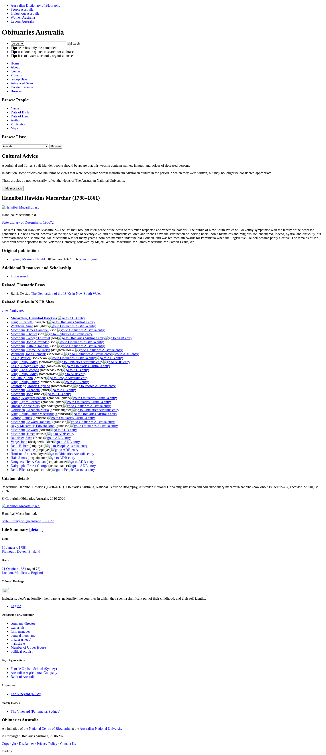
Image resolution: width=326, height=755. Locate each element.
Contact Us (68, 743)
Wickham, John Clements (28, 354)
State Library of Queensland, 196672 (28, 222)
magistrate (18, 643)
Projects (16, 75)
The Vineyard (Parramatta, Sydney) (35, 711)
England (34, 551)
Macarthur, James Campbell (30, 330)
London (7, 573)
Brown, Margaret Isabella (28, 398)
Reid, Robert (20, 446)
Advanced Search (23, 83)
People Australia (22, 9)
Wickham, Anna (22, 326)
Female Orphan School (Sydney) (34, 669)
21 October (9, 569)
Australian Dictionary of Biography (35, 5)
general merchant (23, 635)
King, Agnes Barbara (25, 402)
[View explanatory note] (5, 590)
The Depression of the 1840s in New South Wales (66, 293)
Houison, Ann (20, 454)
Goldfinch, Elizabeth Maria (30, 410)
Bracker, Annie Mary (25, 406)
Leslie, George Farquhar (28, 366)
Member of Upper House (28, 647)
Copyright (9, 743)
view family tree (13, 310)
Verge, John (19, 442)
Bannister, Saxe (21, 438)
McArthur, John (22, 378)
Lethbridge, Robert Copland (30, 386)
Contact (16, 71)
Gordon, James (21, 418)
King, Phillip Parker (25, 382)
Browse (16, 91)
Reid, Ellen (18, 470)
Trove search (20, 276)
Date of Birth (20, 112)
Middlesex (22, 573)
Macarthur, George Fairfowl (30, 338)
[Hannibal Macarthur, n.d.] (21, 207)
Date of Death (20, 116)
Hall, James (19, 458)
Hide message (13, 188)
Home (15, 63)
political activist (21, 651)
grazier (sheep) (21, 639)
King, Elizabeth (22, 322)
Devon (22, 551)
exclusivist (18, 627)
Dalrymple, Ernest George (29, 466)
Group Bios (19, 79)
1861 (22, 569)
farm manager (20, 631)
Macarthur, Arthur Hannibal (30, 346)
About (15, 67)
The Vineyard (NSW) (26, 694)
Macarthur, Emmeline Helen (30, 350)
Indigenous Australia (25, 13)
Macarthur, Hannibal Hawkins (34, 318)
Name (15, 108)
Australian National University (101, 728)
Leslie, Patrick (21, 358)
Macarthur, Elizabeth (25, 390)
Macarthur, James (23, 434)
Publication (18, 124)
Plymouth (8, 551)
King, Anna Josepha (25, 370)
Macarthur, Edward (24, 430)
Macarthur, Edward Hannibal (31, 422)
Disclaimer (26, 743)
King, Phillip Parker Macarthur (32, 414)
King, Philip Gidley (24, 362)
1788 (22, 547)
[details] (36, 529)
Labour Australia (22, 21)
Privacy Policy (47, 743)
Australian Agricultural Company (34, 673)
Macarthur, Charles (24, 334)
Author (16, 120)
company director (23, 623)
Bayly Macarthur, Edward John (33, 426)
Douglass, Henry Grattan (28, 462)
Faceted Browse (22, 87)
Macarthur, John (22, 394)
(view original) (89, 259)
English (16, 606)
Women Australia (23, 17)
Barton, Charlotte (23, 450)
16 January (9, 547)
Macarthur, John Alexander (30, 342)
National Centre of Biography (50, 728)
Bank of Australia (23, 677)
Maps (14, 128)
